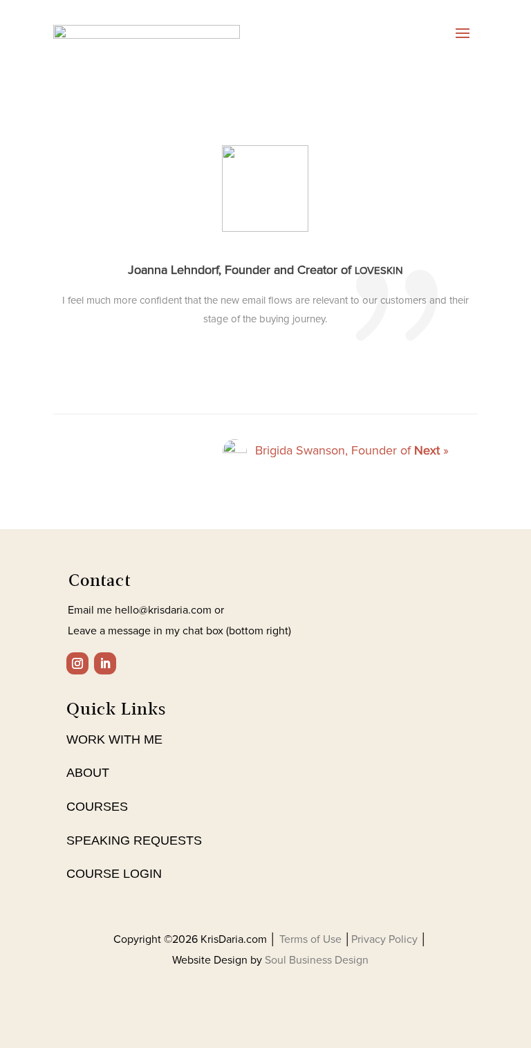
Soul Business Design (317, 960)
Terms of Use (311, 939)
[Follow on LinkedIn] (105, 663)
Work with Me (114, 739)
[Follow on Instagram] (77, 663)
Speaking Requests (134, 840)
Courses (97, 806)
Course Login (114, 874)
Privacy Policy (385, 939)
